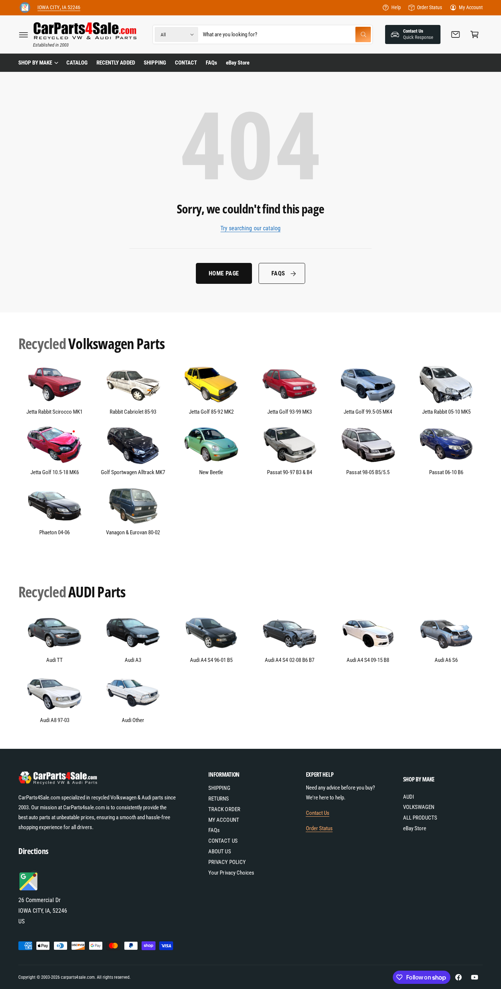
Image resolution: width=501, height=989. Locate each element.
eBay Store (414, 828)
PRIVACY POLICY (226, 862)
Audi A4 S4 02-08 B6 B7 (289, 660)
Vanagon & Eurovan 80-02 (133, 532)
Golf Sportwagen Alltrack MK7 (133, 472)
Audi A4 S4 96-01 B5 (211, 660)
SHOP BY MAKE (35, 62)
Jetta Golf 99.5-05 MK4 (368, 412)
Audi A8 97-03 (54, 720)
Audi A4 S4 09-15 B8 (368, 660)
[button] (23, 34)
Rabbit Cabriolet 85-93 (133, 412)
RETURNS (218, 798)
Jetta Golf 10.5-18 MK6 (54, 472)
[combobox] (287, 34)
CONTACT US (222, 841)
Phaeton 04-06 (54, 532)
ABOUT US (219, 851)
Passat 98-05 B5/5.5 (367, 472)
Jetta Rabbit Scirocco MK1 (54, 412)
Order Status (429, 7)
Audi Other (133, 720)
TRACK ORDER (224, 809)
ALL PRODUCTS (420, 817)
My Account (471, 7)
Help (396, 7)
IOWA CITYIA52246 (58, 7)
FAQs (278, 273)
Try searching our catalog (250, 228)
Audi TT (54, 660)
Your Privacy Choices (231, 872)
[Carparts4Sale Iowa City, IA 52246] (25, 7)
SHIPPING (219, 788)
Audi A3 (133, 660)
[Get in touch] (455, 34)
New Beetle (211, 472)
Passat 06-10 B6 (446, 472)
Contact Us (317, 813)
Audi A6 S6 (446, 660)
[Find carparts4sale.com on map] (29, 889)
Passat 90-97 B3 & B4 (289, 472)
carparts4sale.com (77, 977)
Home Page (224, 273)
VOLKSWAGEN (418, 807)
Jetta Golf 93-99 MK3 (289, 412)
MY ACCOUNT (223, 820)
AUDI (408, 797)
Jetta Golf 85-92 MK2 (211, 412)
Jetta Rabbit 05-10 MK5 (446, 412)
